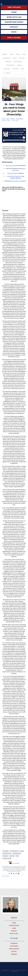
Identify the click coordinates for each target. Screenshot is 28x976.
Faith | (22, 68)
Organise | (5, 54)
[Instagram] (16, 873)
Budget (12, 118)
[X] (11, 873)
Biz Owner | (22, 58)
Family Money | (7, 58)
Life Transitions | (18, 61)
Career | (15, 58)
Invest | (12, 54)
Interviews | (16, 68)
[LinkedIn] (13, 873)
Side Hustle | (7, 68)
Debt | (24, 54)
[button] (1, 4)
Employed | (9, 61)
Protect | (18, 54)
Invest (3, 118)
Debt (8, 118)
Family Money (19, 118)
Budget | (19, 65)
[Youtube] (18, 873)
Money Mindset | (10, 65)
